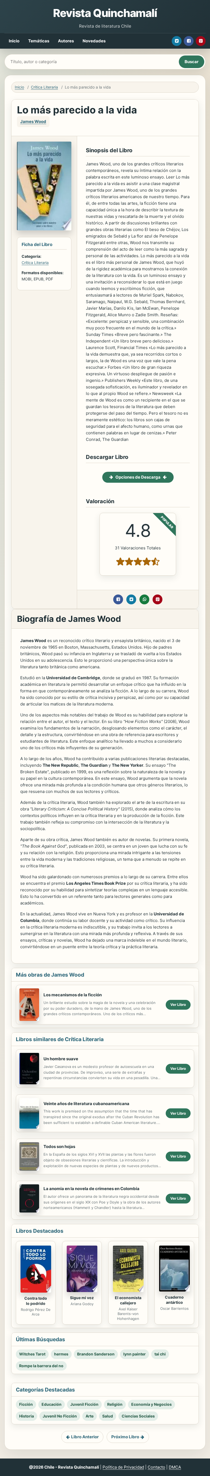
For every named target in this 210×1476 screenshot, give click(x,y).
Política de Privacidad (123, 1467)
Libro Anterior (85, 1436)
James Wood (33, 121)
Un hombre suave (60, 1058)
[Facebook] (189, 41)
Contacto (156, 1467)
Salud (107, 1416)
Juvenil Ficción (84, 1404)
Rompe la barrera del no (41, 1365)
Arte (90, 1416)
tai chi (160, 1354)
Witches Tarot (32, 1354)
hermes (61, 1354)
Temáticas (38, 40)
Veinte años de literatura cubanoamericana (86, 1103)
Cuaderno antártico (174, 1300)
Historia (26, 1416)
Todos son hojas (59, 1146)
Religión (114, 1404)
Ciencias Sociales (138, 1416)
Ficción (26, 1404)
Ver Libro (178, 1004)
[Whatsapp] (144, 599)
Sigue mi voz (82, 1297)
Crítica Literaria (44, 87)
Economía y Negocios (151, 1404)
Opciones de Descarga (138, 477)
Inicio (14, 40)
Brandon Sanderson (96, 1354)
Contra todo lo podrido (35, 1301)
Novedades (94, 40)
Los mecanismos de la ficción (72, 994)
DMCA (175, 1467)
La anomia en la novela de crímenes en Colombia (91, 1188)
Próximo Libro (125, 1436)
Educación (52, 1404)
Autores (66, 40)
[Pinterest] (201, 41)
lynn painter (134, 1354)
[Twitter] (177, 41)
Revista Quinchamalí (105, 13)
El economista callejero (128, 1300)
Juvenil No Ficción (60, 1416)
